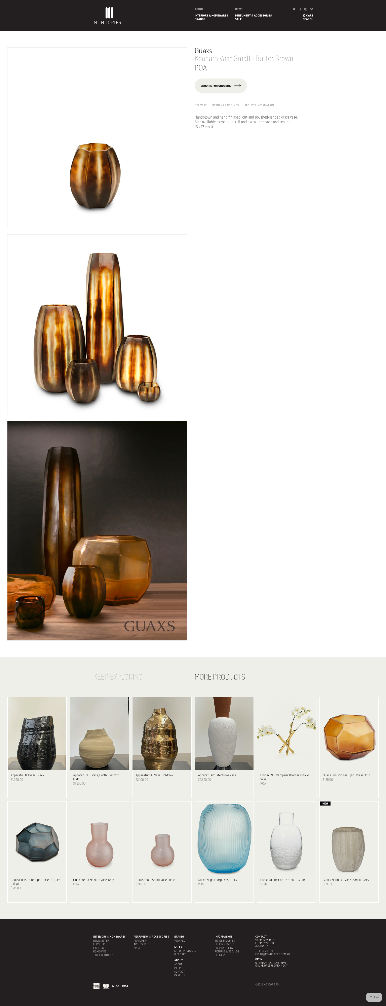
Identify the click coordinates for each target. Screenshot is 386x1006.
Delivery (201, 105)
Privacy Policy (224, 947)
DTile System (101, 940)
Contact (179, 971)
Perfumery (141, 940)
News (238, 9)
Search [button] (308, 19)
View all (179, 940)
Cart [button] (309, 15)
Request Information (259, 105)
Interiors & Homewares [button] (211, 15)
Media (177, 968)
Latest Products (185, 950)
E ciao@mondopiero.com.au (272, 954)
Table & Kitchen (103, 955)
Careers (179, 975)
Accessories (141, 944)
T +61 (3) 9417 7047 (265, 950)
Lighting (98, 947)
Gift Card (180, 954)
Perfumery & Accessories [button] (253, 15)
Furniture (99, 944)
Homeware (99, 951)
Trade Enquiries (225, 940)
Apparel (139, 947)
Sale (238, 19)
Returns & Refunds (225, 105)
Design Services (224, 944)
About (199, 9)
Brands (200, 19)
